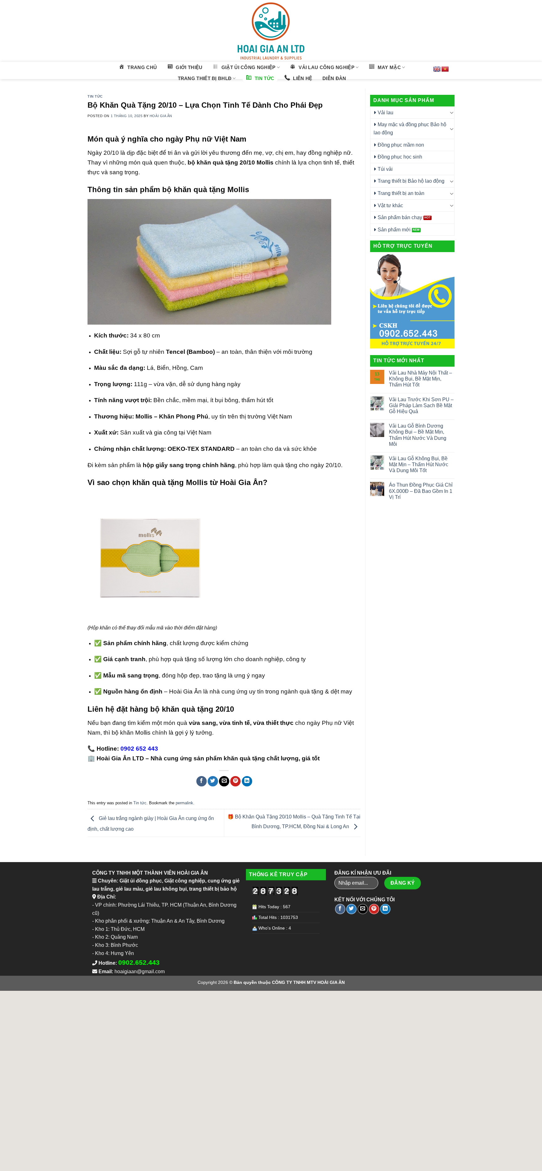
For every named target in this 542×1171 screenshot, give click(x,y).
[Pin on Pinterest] (235, 781)
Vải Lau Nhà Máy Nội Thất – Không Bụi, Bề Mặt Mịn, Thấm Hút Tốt (420, 378)
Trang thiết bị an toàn (401, 193)
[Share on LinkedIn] (247, 781)
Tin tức (95, 96)
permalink (184, 803)
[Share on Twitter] (213, 781)
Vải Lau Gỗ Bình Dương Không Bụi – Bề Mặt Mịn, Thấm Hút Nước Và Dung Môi (417, 435)
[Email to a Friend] (224, 781)
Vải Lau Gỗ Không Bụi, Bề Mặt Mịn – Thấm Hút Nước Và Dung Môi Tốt (418, 464)
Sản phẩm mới (394, 229)
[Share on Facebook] (201, 781)
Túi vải (385, 169)
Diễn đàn (334, 78)
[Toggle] (451, 112)
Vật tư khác (390, 205)
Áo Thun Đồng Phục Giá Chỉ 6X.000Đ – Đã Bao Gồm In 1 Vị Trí (421, 490)
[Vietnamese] (445, 69)
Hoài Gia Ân (161, 116)
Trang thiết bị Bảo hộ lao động (411, 181)
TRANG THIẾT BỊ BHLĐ (205, 78)
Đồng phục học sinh (400, 156)
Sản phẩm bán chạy (400, 217)
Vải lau (385, 112)
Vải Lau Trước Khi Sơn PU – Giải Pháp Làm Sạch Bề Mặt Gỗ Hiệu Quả (421, 405)
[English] (437, 69)
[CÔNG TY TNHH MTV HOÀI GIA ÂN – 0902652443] (271, 31)
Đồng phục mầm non (401, 145)
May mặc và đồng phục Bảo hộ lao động (410, 128)
